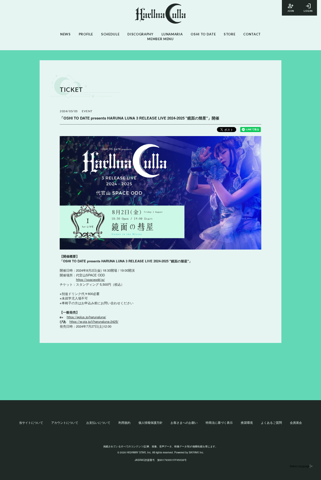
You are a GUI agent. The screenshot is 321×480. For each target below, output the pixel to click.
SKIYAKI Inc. (196, 452)
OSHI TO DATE (203, 34)
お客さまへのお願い (184, 422)
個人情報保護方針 (150, 422)
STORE (229, 34)
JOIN (290, 7)
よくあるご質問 (271, 422)
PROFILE (86, 34)
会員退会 (296, 422)
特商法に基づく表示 (219, 422)
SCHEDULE (110, 34)
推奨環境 (247, 422)
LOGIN (308, 7)
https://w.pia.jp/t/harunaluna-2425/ (93, 321)
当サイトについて (31, 422)
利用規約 (124, 422)
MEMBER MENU (160, 39)
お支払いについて (98, 422)
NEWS (65, 34)
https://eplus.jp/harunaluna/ (86, 317)
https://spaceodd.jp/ (90, 279)
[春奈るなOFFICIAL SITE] (160, 14)
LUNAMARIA (172, 34)
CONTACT (252, 34)
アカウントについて (64, 422)
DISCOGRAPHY (140, 34)
